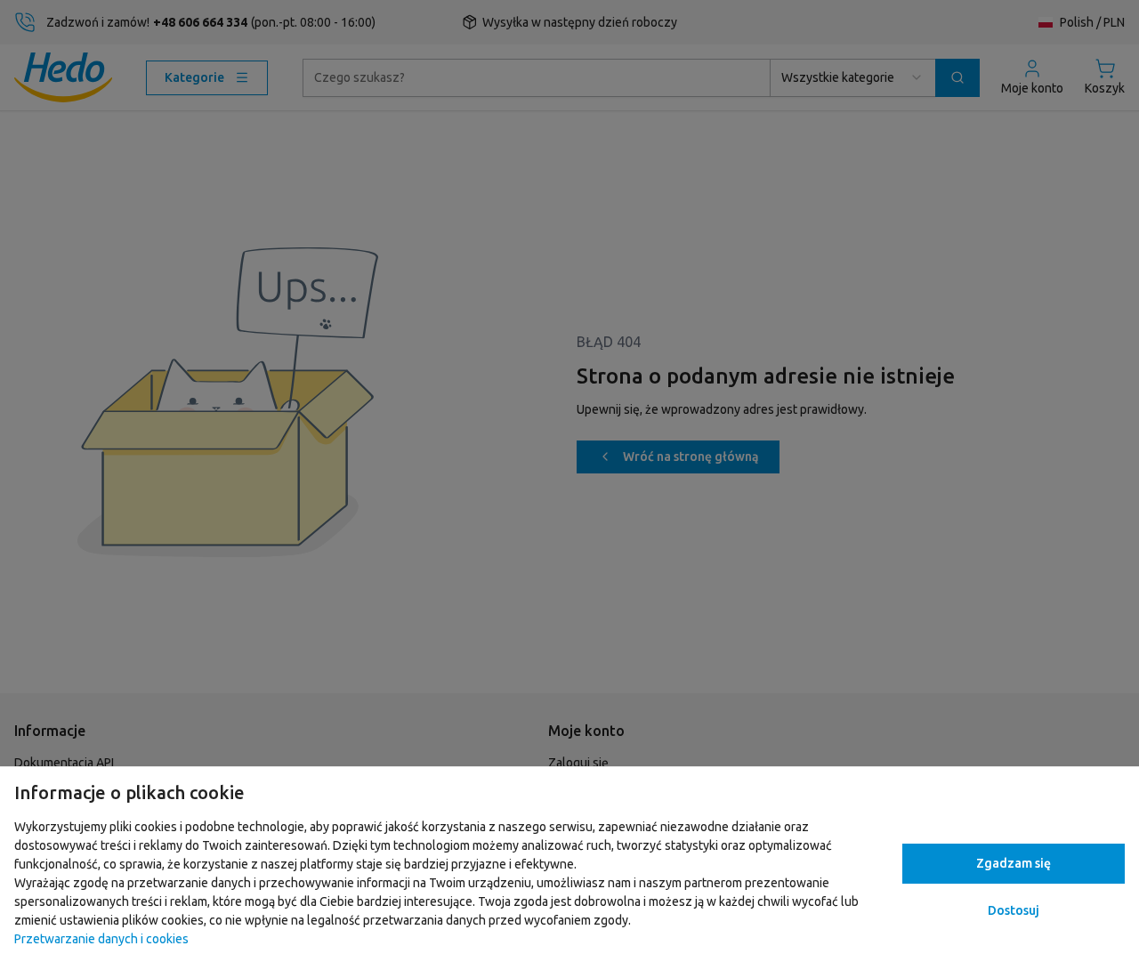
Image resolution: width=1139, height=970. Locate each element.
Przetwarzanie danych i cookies (101, 939)
